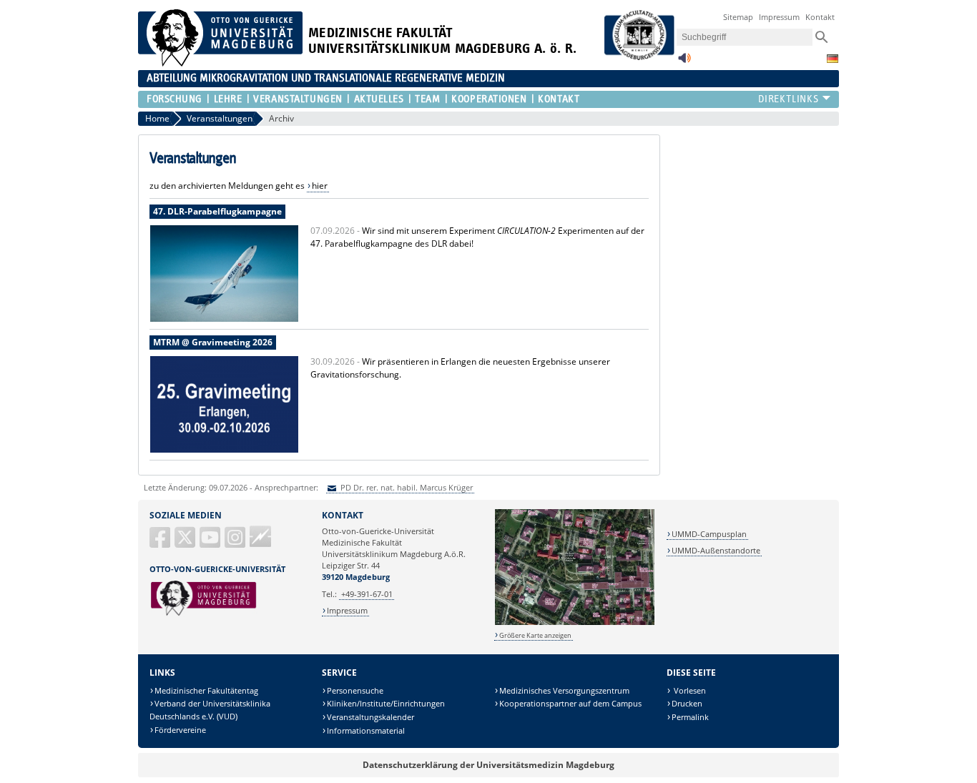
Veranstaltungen (297, 99)
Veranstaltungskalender (370, 716)
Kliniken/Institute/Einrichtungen (386, 703)
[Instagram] (236, 543)
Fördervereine (180, 729)
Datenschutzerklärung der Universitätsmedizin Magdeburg (488, 765)
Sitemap (738, 16)
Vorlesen (689, 690)
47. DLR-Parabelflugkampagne (217, 211)
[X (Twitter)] (186, 543)
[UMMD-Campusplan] (574, 622)
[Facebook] (160, 543)
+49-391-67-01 (367, 594)
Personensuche (355, 690)
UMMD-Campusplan (709, 533)
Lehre (228, 99)
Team (427, 99)
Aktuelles (378, 99)
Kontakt (820, 16)
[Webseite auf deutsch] (832, 59)
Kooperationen (488, 99)
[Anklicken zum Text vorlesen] (684, 62)
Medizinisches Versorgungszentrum (564, 690)
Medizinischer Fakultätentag (206, 690)
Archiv (281, 118)
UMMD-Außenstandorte (716, 550)
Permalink (690, 716)
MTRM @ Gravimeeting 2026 (213, 342)
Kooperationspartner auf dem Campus (570, 703)
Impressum (779, 16)
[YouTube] (211, 543)
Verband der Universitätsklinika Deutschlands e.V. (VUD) (209, 710)
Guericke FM (260, 536)
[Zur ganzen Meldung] (224, 319)
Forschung (174, 99)
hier (320, 185)
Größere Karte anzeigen (535, 635)
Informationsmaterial (366, 730)
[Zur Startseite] (220, 63)
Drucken (687, 703)
